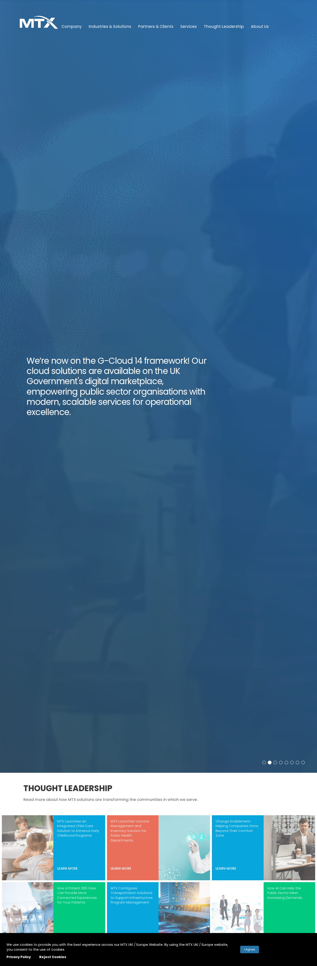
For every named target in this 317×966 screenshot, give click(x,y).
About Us (260, 26)
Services (188, 26)
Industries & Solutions (110, 26)
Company (71, 26)
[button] (264, 762)
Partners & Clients (155, 26)
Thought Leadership (224, 26)
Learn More (67, 868)
